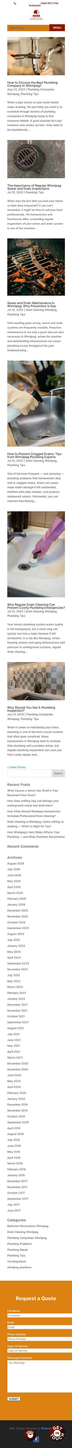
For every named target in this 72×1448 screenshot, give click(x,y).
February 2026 (16, 898)
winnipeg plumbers (19, 1267)
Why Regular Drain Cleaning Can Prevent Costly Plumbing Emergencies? (36, 606)
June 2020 (14, 1075)
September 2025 (18, 928)
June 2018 (14, 1145)
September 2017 (17, 1198)
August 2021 (15, 1028)
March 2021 (15, 1057)
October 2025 (16, 922)
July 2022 (13, 975)
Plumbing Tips (30, 94)
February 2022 (16, 992)
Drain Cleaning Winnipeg (41, 309)
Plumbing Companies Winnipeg (27, 1237)
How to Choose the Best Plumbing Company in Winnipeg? (32, 84)
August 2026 (15, 863)
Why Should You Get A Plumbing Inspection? (31, 709)
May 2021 (13, 1045)
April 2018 (13, 1157)
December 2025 (17, 910)
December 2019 (17, 1104)
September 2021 (18, 1022)
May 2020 (14, 1081)
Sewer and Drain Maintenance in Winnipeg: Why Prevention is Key (31, 304)
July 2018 (13, 1139)
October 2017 (16, 1192)
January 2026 (16, 904)
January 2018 (16, 1175)
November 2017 (17, 1187)
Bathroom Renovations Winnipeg (27, 1226)
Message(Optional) (19, 1357)
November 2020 (17, 1069)
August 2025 (15, 934)
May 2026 (14, 881)
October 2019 (16, 1116)
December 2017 (17, 1181)
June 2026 (14, 875)
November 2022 (17, 969)
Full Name (13, 1310)
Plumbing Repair (17, 1249)
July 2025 (13, 939)
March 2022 (15, 986)
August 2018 (15, 1134)
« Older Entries (16, 767)
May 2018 (13, 1151)
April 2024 (14, 957)
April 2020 (14, 1087)
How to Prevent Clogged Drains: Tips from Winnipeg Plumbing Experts (34, 455)
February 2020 (16, 1092)
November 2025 (17, 916)
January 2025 (16, 945)
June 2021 (14, 1040)
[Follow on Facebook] (36, 1439)
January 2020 (16, 1098)
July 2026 (13, 869)
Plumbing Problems (19, 1243)
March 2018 (15, 1163)
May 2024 (14, 951)
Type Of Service (17, 1346)
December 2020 (17, 1063)
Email (10, 1322)
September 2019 (18, 1122)
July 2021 (13, 1034)
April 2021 (13, 1051)
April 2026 (14, 887)
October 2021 (16, 1016)
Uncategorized (16, 1261)
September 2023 (18, 963)
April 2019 (13, 1128)
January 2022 (16, 998)
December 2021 (17, 1004)
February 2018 (16, 1169)
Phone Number (16, 1334)
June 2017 (14, 1210)
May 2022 (14, 981)
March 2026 (15, 892)
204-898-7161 (28, 3)
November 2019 (17, 1110)
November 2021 (17, 1010)
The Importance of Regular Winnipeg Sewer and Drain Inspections (34, 187)
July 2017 (13, 1204)
